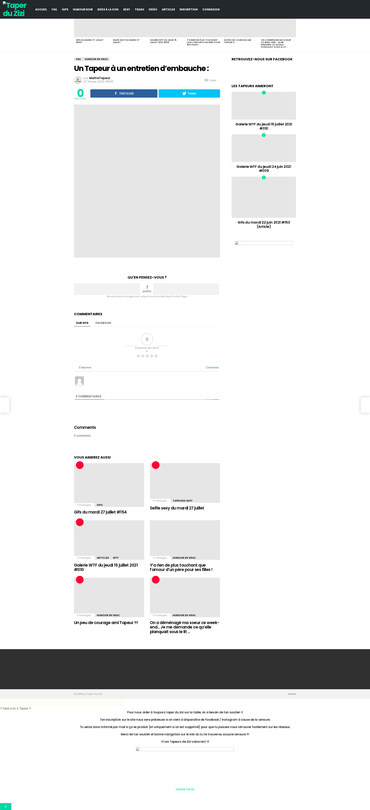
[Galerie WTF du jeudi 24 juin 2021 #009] (264, 148)
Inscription (189, 9)
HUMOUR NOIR (83, 9)
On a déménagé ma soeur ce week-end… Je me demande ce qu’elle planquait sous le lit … (276, 43)
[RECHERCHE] (364, 9)
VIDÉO (153, 9)
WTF (116, 558)
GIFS (65, 9)
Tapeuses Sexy (183, 501)
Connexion (211, 9)
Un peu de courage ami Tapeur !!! (237, 41)
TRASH (139, 9)
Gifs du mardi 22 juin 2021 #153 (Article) (264, 224)
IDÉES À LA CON (108, 9)
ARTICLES (168, 9)
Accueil (41, 9)
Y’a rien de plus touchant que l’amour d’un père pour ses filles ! (203, 42)
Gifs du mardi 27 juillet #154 (89, 41)
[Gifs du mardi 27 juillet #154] (92, 28)
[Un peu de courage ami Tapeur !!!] (240, 28)
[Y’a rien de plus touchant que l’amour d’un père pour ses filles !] (203, 28)
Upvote (107, 289)
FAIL (54, 9)
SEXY (126, 9)
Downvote (186, 289)
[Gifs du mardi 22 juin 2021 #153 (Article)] (264, 197)
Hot (80, 465)
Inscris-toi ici (185, 789)
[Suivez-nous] (358, 9)
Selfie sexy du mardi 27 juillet (126, 41)
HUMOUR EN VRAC (184, 558)
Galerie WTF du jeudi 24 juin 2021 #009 (263, 168)
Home (292, 694)
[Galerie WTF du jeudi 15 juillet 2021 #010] (166, 28)
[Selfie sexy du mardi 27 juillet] (129, 28)
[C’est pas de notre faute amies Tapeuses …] (4, 405)
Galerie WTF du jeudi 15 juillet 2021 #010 (163, 41)
